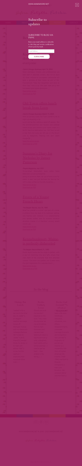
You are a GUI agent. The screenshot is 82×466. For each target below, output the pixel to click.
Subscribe (39, 57)
